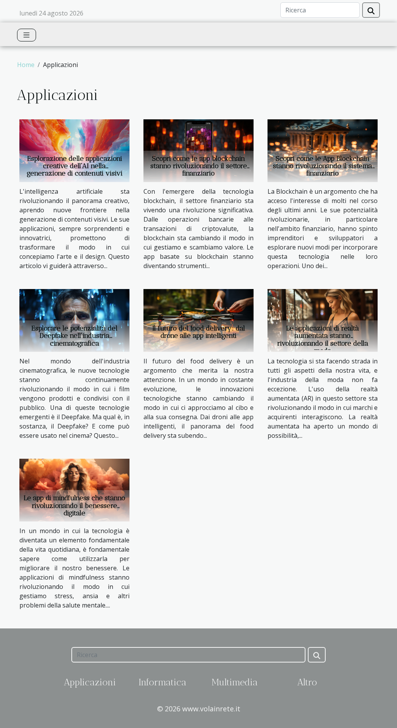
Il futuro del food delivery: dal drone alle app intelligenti (198, 332)
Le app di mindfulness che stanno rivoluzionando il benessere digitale (74, 505)
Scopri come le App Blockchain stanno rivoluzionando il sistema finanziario (322, 165)
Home (26, 64)
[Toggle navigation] (26, 35)
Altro (307, 682)
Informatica (162, 682)
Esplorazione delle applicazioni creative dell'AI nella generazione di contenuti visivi (75, 165)
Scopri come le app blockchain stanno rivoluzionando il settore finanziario (198, 165)
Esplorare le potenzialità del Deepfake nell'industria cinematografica (74, 335)
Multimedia (235, 682)
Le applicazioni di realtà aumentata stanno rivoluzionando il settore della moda (322, 339)
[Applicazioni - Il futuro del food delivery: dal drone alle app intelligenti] (198, 319)
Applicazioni (90, 682)
